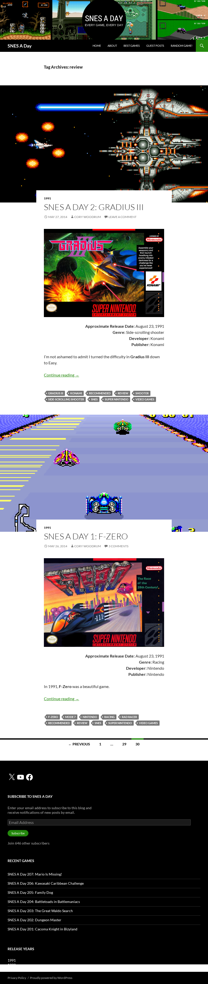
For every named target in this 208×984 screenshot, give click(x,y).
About (112, 45)
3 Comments (118, 546)
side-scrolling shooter (66, 399)
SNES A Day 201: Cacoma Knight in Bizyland (42, 929)
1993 (12, 969)
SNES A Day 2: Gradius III (94, 207)
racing (109, 717)
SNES (94, 399)
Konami (76, 393)
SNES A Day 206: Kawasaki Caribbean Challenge (46, 883)
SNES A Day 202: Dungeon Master (34, 920)
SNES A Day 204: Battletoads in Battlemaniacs (44, 901)
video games (144, 399)
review (123, 393)
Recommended (100, 393)
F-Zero (53, 717)
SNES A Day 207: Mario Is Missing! (35, 874)
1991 (47, 198)
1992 (12, 965)
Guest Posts (155, 45)
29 (124, 744)
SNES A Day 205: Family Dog (30, 892)
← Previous (79, 744)
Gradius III (55, 393)
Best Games (132, 45)
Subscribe (18, 833)
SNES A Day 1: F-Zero (86, 536)
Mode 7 (70, 717)
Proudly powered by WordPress (51, 978)
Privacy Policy (17, 978)
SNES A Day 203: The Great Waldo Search (40, 911)
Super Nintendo (116, 399)
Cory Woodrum (87, 217)
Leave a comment (122, 217)
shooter (142, 393)
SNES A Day (20, 46)
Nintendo (90, 717)
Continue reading (61, 374)
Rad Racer (129, 717)
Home (97, 45)
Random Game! (182, 45)
